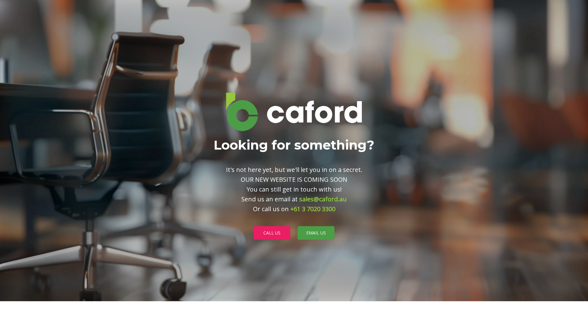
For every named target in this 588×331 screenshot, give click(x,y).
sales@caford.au (323, 199)
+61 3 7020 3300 (312, 209)
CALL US (272, 233)
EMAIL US (316, 233)
